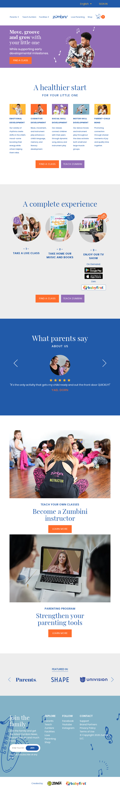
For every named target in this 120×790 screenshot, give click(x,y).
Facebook (68, 721)
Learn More (60, 529)
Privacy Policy (88, 728)
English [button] (84, 4)
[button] (97, 16)
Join (32, 748)
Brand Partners (88, 724)
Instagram (68, 728)
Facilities (43, 17)
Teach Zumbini (29, 17)
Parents (13, 17)
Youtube (67, 724)
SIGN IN (103, 4)
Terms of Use (87, 731)
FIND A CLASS (20, 60)
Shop (90, 17)
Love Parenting (78, 17)
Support (84, 721)
